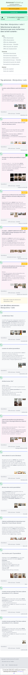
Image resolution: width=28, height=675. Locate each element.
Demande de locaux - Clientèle (12, 60)
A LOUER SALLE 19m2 (7, 316)
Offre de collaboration (9, 42)
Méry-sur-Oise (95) (23, 223)
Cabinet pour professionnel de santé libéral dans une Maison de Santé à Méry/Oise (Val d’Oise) (13, 196)
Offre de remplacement (10, 49)
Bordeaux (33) (24, 150)
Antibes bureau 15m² (7, 381)
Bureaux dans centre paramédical (11, 487)
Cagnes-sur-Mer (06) (22, 187)
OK (14, 673)
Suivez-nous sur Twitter (8, 661)
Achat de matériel (8, 69)
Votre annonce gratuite (14, 8)
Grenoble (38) (24, 341)
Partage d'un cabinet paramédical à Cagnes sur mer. (14, 158)
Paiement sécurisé (13, 665)
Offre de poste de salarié (10, 46)
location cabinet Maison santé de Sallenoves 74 (14, 89)
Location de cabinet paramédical (11, 348)
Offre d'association (8, 40)
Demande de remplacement (11, 64)
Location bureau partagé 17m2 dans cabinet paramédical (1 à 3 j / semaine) (14, 592)
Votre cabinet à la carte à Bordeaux (11, 455)
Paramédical (4, 112)
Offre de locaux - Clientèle (10, 44)
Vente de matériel (8, 71)
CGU (3, 665)
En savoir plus (21, 671)
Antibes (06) (24, 412)
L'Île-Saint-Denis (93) (22, 258)
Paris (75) (25, 546)
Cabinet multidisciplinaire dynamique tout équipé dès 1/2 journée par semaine (13, 522)
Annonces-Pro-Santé (14, 659)
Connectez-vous (14, 12)
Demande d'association (10, 55)
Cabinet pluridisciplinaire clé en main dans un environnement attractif (13, 266)
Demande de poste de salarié (11, 62)
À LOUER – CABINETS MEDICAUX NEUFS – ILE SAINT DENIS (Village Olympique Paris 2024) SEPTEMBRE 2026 (14, 232)
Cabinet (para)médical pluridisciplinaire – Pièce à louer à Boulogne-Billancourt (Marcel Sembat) (14, 421)
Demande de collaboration (11, 58)
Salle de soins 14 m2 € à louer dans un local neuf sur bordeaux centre (13, 123)
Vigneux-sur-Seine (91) (22, 294)
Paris (26, 584)
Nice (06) (25, 514)
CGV (6, 665)
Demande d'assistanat (9, 53)
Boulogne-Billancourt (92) (21, 448)
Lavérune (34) (24, 614)
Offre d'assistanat (8, 38)
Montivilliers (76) (23, 373)
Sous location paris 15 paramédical (11, 553)
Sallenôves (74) (23, 115)
